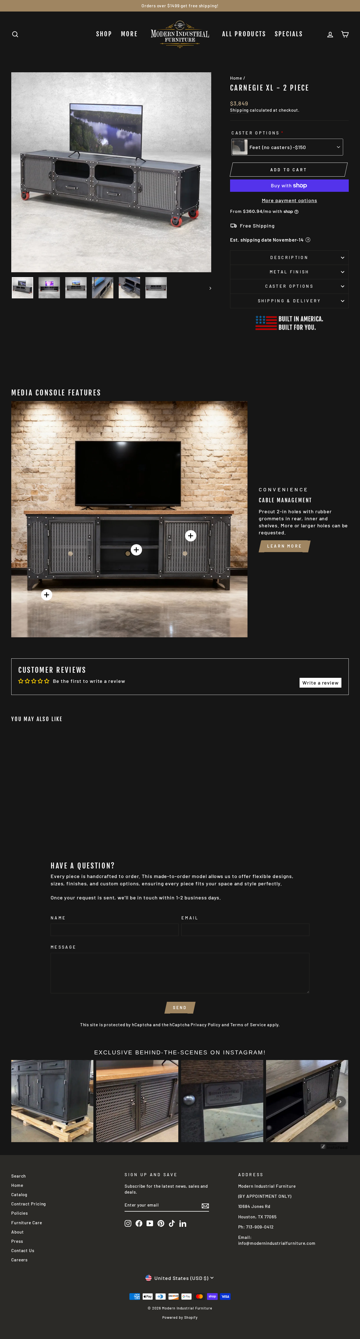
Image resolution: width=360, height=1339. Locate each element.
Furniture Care (26, 1222)
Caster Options (255, 132)
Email (190, 917)
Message (63, 947)
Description (289, 257)
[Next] (340, 1101)
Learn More (284, 546)
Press (17, 1241)
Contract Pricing (28, 1203)
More (129, 34)
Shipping (239, 109)
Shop (104, 34)
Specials (289, 34)
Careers (19, 1259)
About (17, 1231)
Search (18, 1175)
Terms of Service (248, 1024)
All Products (244, 34)
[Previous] (19, 1101)
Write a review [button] (320, 682)
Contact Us (22, 1250)
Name (58, 917)
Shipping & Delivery (289, 300)
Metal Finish (289, 271)
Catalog (19, 1194)
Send (180, 1007)
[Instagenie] (334, 1148)
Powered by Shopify (180, 1317)
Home (236, 77)
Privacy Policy (205, 1024)
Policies (19, 1213)
